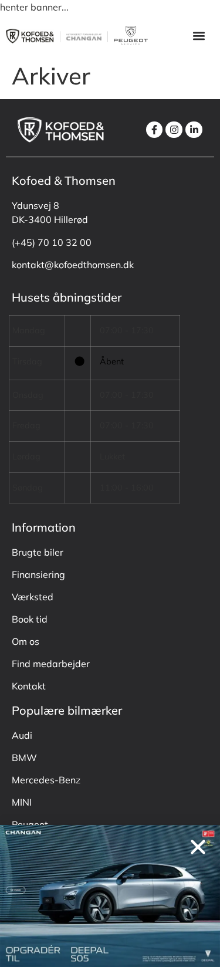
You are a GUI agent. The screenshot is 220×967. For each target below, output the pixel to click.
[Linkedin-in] (193, 129)
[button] (198, 35)
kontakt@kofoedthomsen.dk (73, 265)
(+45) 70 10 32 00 (52, 242)
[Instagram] (173, 129)
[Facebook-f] (154, 129)
